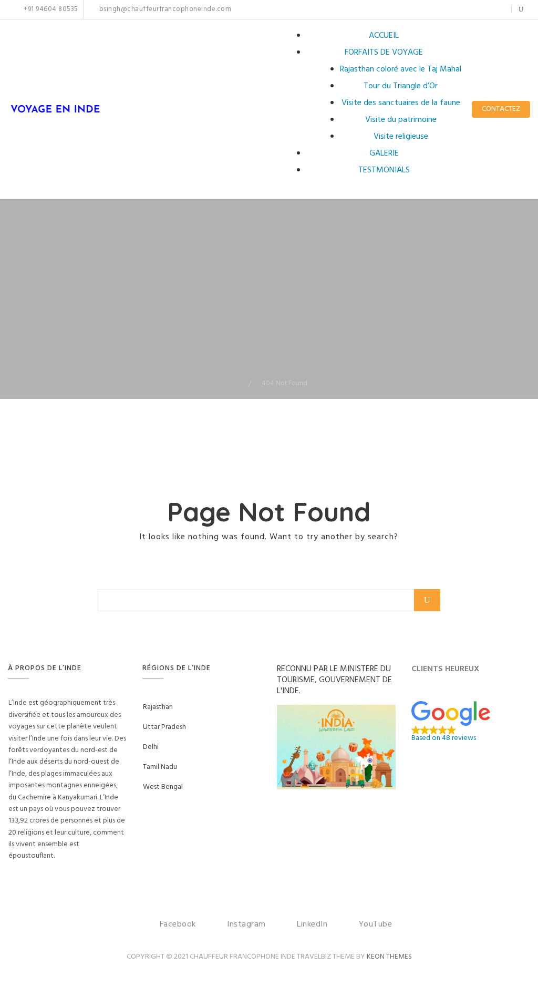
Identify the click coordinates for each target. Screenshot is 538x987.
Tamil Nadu (160, 767)
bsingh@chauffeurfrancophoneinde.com (164, 9)
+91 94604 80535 (50, 9)
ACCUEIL (384, 36)
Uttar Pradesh (164, 727)
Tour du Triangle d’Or (401, 86)
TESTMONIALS (384, 170)
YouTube (497, 9)
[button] (470, 722)
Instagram (464, 9)
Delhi (151, 747)
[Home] (240, 383)
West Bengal (163, 787)
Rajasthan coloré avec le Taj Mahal (400, 69)
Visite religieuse (401, 136)
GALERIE (384, 153)
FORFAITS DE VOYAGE (384, 52)
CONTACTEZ (501, 109)
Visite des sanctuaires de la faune (401, 103)
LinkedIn (480, 9)
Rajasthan (158, 707)
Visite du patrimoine (401, 120)
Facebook (453, 9)
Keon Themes (389, 957)
